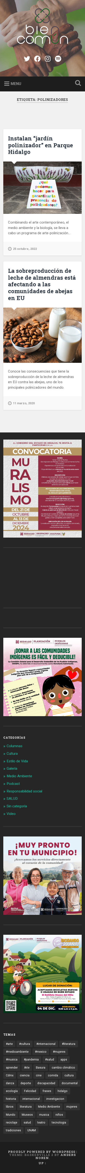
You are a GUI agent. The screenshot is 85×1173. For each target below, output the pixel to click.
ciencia (25, 1075)
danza (10, 1083)
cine (39, 1075)
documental (70, 1083)
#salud (49, 1059)
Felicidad (30, 1091)
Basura (40, 1067)
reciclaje (11, 1122)
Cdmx (9, 1075)
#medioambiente (17, 1051)
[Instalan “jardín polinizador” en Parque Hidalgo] (42, 188)
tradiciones (13, 1130)
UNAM (31, 1130)
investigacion (55, 1099)
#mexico (41, 1051)
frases (46, 1091)
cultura (69, 1075)
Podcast (13, 784)
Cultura (12, 753)
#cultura (24, 1044)
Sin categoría (17, 806)
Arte (27, 1067)
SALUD (12, 798)
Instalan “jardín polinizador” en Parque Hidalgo (40, 145)
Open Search (77, 83)
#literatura (68, 1044)
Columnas (14, 746)
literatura (26, 1106)
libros (9, 1106)
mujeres (71, 1106)
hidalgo (63, 1091)
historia (11, 1099)
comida (53, 1075)
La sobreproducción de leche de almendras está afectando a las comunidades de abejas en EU (42, 284)
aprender (12, 1067)
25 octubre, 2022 (25, 249)
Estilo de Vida (17, 761)
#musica (11, 1059)
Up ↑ (42, 1163)
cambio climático (63, 1067)
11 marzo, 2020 (24, 403)
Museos (27, 1114)
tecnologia (59, 1122)
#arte (9, 1044)
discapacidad (46, 1083)
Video (11, 814)
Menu (16, 83)
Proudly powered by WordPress (41, 1152)
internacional (31, 1099)
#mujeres (59, 1051)
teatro (41, 1122)
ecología (12, 1091)
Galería (12, 768)
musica (44, 1114)
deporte (26, 1083)
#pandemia (31, 1059)
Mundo (10, 1114)
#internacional (45, 1044)
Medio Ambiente (19, 776)
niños (59, 1114)
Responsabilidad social (24, 791)
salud (27, 1122)
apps (63, 1059)
